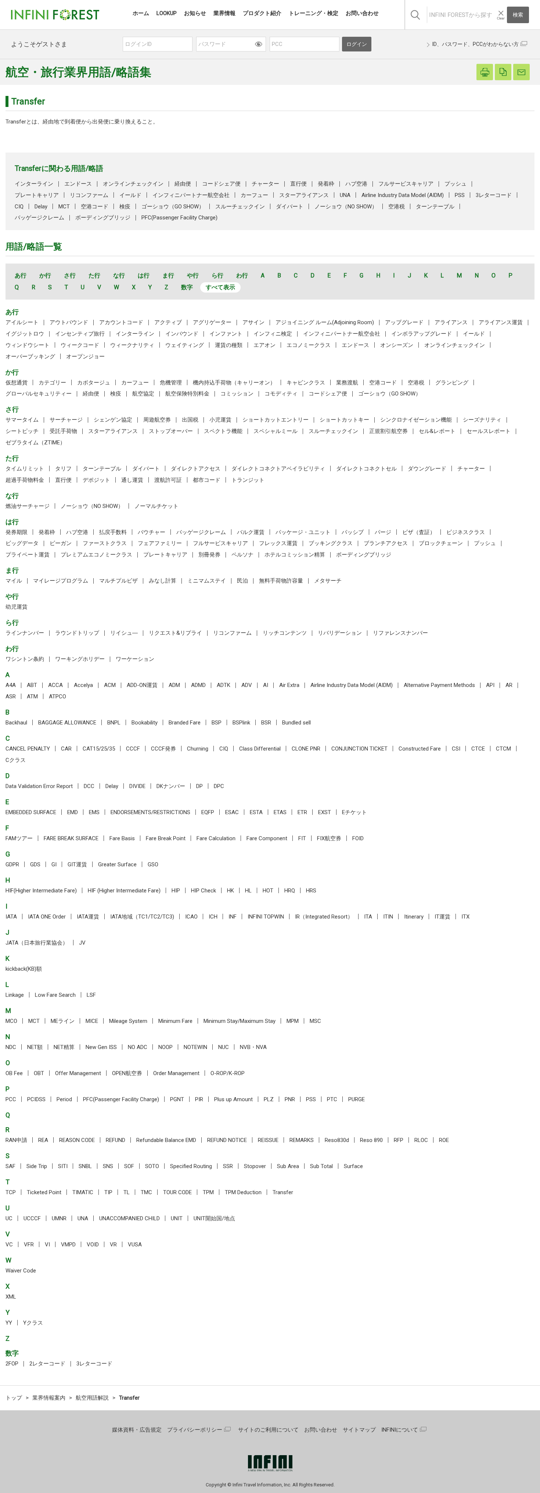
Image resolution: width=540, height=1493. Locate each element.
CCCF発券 (163, 748)
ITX (465, 916)
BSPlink (241, 722)
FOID (358, 838)
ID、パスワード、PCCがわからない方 (475, 44)
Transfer (283, 1192)
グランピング (451, 382)
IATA (11, 916)
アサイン (253, 322)
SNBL (85, 1166)
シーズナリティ (482, 419)
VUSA (135, 1244)
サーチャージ (66, 419)
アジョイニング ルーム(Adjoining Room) (325, 322)
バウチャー (151, 532)
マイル (14, 580)
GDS (35, 864)
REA (43, 1140)
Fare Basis (122, 838)
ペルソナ (242, 554)
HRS (311, 890)
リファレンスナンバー (400, 633)
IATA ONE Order (47, 916)
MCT (64, 206)
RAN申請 (16, 1140)
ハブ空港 (356, 183)
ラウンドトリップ (77, 633)
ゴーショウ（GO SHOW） (172, 206)
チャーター (265, 183)
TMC (146, 1192)
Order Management (176, 1073)
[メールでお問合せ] (521, 72)
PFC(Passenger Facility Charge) (179, 217)
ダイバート (289, 206)
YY (9, 1323)
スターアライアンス (304, 195)
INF (232, 916)
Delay (41, 206)
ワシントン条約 (25, 659)
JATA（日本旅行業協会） (37, 942)
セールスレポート (489, 431)
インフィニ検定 (272, 333)
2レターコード (47, 1363)
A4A (11, 685)
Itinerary (414, 916)
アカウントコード (121, 322)
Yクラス (33, 1323)
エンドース (78, 183)
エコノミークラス (309, 345)
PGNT (177, 1099)
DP (199, 786)
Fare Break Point (166, 838)
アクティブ (168, 322)
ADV (246, 685)
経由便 (182, 183)
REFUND (115, 1140)
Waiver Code (21, 1270)
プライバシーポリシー (194, 1429)
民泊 (242, 580)
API (490, 685)
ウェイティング (184, 345)
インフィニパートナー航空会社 (191, 195)
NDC (11, 1047)
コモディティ (281, 393)
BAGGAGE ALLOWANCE (67, 722)
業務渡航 (347, 382)
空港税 (396, 206)
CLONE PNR (306, 748)
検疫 (124, 206)
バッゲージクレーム (39, 217)
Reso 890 (371, 1140)
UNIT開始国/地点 (214, 1218)
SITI (63, 1166)
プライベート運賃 (28, 554)
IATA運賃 (88, 916)
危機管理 (171, 382)
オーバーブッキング (30, 356)
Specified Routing (191, 1166)
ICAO (191, 916)
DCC (89, 786)
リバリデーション (340, 633)
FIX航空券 (329, 838)
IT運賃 (442, 916)
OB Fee (14, 1073)
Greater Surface (117, 864)
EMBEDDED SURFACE (31, 812)
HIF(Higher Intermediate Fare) (41, 890)
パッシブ (353, 532)
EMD (72, 812)
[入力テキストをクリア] (500, 15)
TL (126, 1192)
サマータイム (22, 419)
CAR (66, 748)
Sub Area (288, 1166)
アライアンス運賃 (501, 322)
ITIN (388, 916)
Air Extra (289, 685)
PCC (11, 1099)
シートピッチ (22, 431)
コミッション (236, 393)
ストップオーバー (171, 431)
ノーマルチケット (156, 506)
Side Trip (36, 1166)
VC (9, 1244)
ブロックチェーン (441, 543)
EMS (94, 812)
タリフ (63, 468)
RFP (398, 1140)
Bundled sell (296, 722)
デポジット (96, 480)
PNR (290, 1099)
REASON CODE (77, 1140)
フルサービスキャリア (405, 183)
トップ (14, 1397)
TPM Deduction (243, 1192)
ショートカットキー (344, 419)
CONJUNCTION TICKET (359, 748)
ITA (368, 916)
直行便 (298, 183)
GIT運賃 (77, 864)
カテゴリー (52, 382)
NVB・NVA (253, 1047)
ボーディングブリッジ (102, 217)
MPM (293, 1021)
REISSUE (268, 1140)
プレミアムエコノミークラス (96, 554)
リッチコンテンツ (285, 633)
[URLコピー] (503, 72)
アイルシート (22, 322)
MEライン (63, 1021)
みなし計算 (162, 580)
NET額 (35, 1047)
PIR (199, 1099)
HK (230, 890)
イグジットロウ (25, 333)
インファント (225, 333)
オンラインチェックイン (133, 183)
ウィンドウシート (28, 345)
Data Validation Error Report (39, 786)
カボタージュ (93, 382)
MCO (11, 1021)
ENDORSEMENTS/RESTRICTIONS (150, 812)
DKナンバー (170, 786)
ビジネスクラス (465, 532)
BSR (266, 722)
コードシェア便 (221, 183)
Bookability (145, 722)
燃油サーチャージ (28, 506)
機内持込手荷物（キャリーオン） (234, 382)
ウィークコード (80, 345)
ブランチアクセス (386, 543)
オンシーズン (396, 345)
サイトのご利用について (268, 1429)
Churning (197, 748)
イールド (130, 195)
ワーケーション (135, 659)
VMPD (68, 1244)
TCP (11, 1192)
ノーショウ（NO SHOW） (345, 206)
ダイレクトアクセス (195, 468)
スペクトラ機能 (223, 431)
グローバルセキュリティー (39, 393)
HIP (176, 890)
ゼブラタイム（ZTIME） (35, 442)
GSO (153, 864)
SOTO (152, 1166)
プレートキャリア (37, 195)
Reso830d (337, 1140)
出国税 (190, 419)
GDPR (12, 864)
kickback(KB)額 (24, 969)
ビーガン (61, 543)
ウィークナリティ (132, 345)
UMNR (59, 1218)
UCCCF (32, 1218)
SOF (129, 1166)
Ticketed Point (44, 1192)
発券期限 (17, 532)
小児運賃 (220, 419)
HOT (268, 890)
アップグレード (404, 322)
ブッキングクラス (331, 543)
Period (64, 1099)
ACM (110, 685)
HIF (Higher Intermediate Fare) (124, 890)
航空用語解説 (92, 1397)
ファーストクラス (105, 543)
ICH (213, 916)
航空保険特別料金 (187, 393)
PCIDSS (36, 1099)
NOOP (165, 1047)
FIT (302, 838)
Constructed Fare (420, 748)
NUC (223, 1047)
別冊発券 (209, 554)
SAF (10, 1166)
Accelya (83, 685)
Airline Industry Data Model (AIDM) (402, 195)
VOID (93, 1244)
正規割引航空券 (388, 431)
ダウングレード (427, 468)
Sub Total (321, 1166)
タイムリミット (25, 468)
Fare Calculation (216, 838)
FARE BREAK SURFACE (71, 838)
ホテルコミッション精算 (294, 554)
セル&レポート (437, 431)
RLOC (421, 1140)
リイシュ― (124, 633)
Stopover (255, 1166)
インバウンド (181, 333)
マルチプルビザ (118, 580)
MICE (92, 1021)
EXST (324, 812)
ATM (32, 696)
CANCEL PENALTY (28, 748)
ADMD (198, 685)
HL (248, 890)
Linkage (15, 995)
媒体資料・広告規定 (137, 1429)
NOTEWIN (195, 1047)
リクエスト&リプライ (175, 633)
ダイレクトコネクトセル (366, 468)
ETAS (280, 812)
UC (9, 1218)
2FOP (12, 1363)
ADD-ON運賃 (142, 685)
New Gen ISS (101, 1047)
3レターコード (494, 195)
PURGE (356, 1099)
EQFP (207, 812)
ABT (32, 685)
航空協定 (143, 393)
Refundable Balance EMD (166, 1140)
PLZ (269, 1099)
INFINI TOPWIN (266, 916)
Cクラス (16, 760)
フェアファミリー (160, 543)
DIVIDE (137, 786)
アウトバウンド (69, 322)
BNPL (113, 722)
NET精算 (64, 1047)
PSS (460, 195)
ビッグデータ (22, 543)
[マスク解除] (258, 44)
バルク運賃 (250, 532)
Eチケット (354, 812)
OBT (39, 1073)
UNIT (177, 1218)
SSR (228, 1166)
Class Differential (260, 748)
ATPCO (57, 696)
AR (508, 685)
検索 (518, 15)
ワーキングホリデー (80, 659)
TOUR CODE (177, 1192)
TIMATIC (82, 1192)
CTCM (503, 748)
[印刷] (484, 72)
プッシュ (455, 183)
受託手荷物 (63, 431)
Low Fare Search (55, 995)
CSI (456, 748)
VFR (29, 1244)
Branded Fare (185, 722)
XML (11, 1296)
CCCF (133, 748)
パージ (383, 532)
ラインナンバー (25, 633)
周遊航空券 (157, 419)
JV (82, 942)
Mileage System (128, 1021)
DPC (219, 786)
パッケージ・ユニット (303, 532)
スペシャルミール (275, 431)
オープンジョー (85, 356)
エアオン (264, 345)
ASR (11, 696)
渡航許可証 (168, 480)
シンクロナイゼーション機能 (416, 419)
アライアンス (451, 322)
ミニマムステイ (206, 580)
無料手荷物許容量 (281, 580)
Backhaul (16, 722)
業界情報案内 (48, 1397)
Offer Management (78, 1073)
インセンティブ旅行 (80, 333)
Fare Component (266, 838)
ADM (174, 685)
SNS (108, 1166)
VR (113, 1244)
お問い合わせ (320, 1429)
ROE (444, 1140)
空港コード (94, 206)
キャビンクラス (306, 382)
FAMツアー (19, 838)
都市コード (206, 480)
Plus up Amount (233, 1099)
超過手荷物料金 (25, 480)
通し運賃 (132, 480)
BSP (217, 722)
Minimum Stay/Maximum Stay (240, 1021)
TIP (108, 1192)
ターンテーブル (435, 206)
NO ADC (137, 1047)
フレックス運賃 (278, 543)
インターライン (34, 183)
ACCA (55, 685)
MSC (315, 1021)
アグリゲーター (212, 322)
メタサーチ (328, 580)
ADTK (223, 685)
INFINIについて (399, 1429)
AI (265, 685)
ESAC (232, 812)
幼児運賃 (17, 607)
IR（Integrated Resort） (324, 916)
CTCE (478, 748)
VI (47, 1244)
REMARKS (301, 1140)
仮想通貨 (17, 382)
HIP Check (203, 890)
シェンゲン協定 (113, 419)
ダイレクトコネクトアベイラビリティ (278, 468)
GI (54, 864)
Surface (353, 1166)
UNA (345, 195)
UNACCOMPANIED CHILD (129, 1218)
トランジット (247, 480)
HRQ (289, 890)
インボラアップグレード (421, 333)
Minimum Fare (175, 1021)
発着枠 (326, 183)
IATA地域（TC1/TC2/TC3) (142, 916)
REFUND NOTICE (227, 1140)
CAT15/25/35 (99, 748)
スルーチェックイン (240, 206)
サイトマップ (359, 1429)
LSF (91, 995)
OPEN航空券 (127, 1073)
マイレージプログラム (60, 580)
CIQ (19, 206)
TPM (208, 1192)
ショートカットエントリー (275, 419)
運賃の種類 (228, 345)
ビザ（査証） (418, 532)
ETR (302, 812)
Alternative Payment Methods (439, 685)
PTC (332, 1099)
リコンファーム (89, 195)
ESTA (256, 812)
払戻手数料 (113, 532)
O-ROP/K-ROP (227, 1073)
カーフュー (254, 195)
